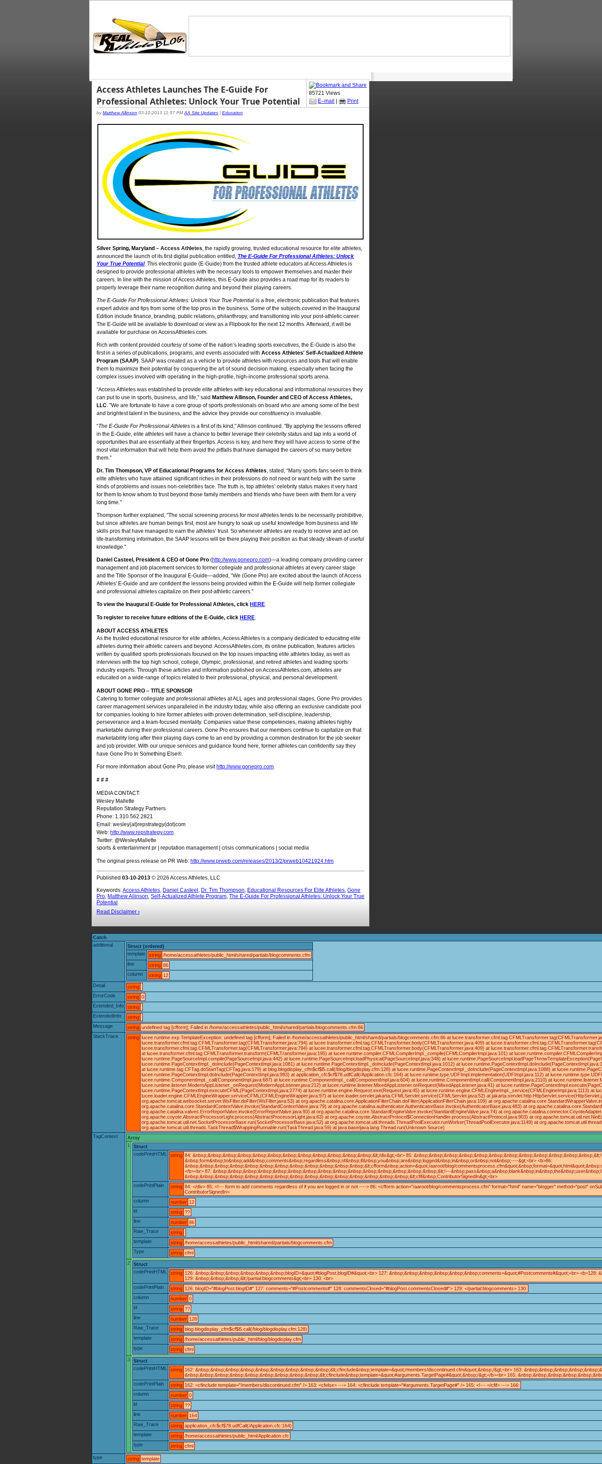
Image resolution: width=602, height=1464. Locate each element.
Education (232, 112)
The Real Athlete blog (141, 36)
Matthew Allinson (120, 112)
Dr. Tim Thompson (223, 890)
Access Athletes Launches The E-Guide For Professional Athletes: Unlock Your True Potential (198, 95)
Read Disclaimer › (118, 912)
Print (352, 101)
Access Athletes (141, 890)
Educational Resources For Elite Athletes (296, 890)
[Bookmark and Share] (338, 85)
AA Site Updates (201, 112)
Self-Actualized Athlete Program (189, 896)
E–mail (326, 101)
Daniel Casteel (180, 890)
